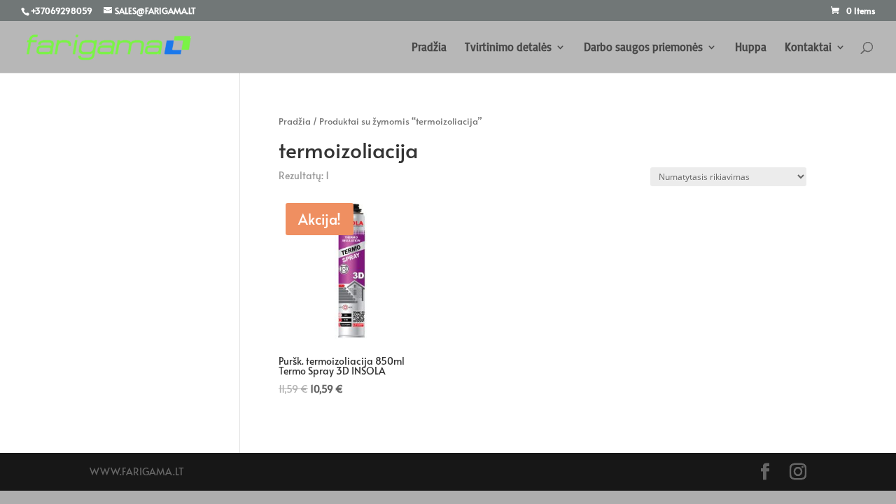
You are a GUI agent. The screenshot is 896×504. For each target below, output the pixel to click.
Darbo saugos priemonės (643, 48)
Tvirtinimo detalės (508, 48)
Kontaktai (808, 48)
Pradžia (429, 48)
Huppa (750, 48)
